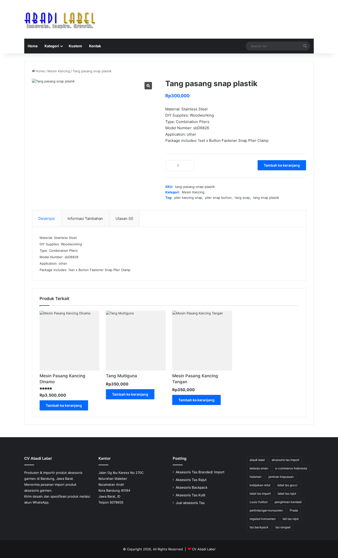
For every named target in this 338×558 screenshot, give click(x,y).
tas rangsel (282, 527)
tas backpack (259, 527)
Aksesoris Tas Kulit (190, 495)
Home (33, 46)
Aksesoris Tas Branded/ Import (200, 472)
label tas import (260, 493)
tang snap (242, 198)
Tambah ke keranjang (282, 165)
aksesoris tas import (285, 460)
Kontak (95, 46)
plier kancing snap (188, 198)
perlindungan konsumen (266, 510)
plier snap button (218, 198)
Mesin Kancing (59, 71)
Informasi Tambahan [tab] (85, 218)
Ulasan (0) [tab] (124, 218)
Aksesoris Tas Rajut (191, 480)
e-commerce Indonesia (291, 468)
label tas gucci (287, 485)
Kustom (75, 46)
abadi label (257, 460)
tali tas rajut (291, 519)
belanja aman (259, 468)
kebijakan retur (260, 485)
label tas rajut (287, 493)
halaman (256, 477)
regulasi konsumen (263, 519)
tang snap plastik (266, 198)
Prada (294, 510)
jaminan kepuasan (281, 477)
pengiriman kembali (288, 502)
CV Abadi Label (203, 549)
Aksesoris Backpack (191, 487)
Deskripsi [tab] (46, 218)
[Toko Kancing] (59, 19)
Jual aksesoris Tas (190, 503)
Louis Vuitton (259, 502)
